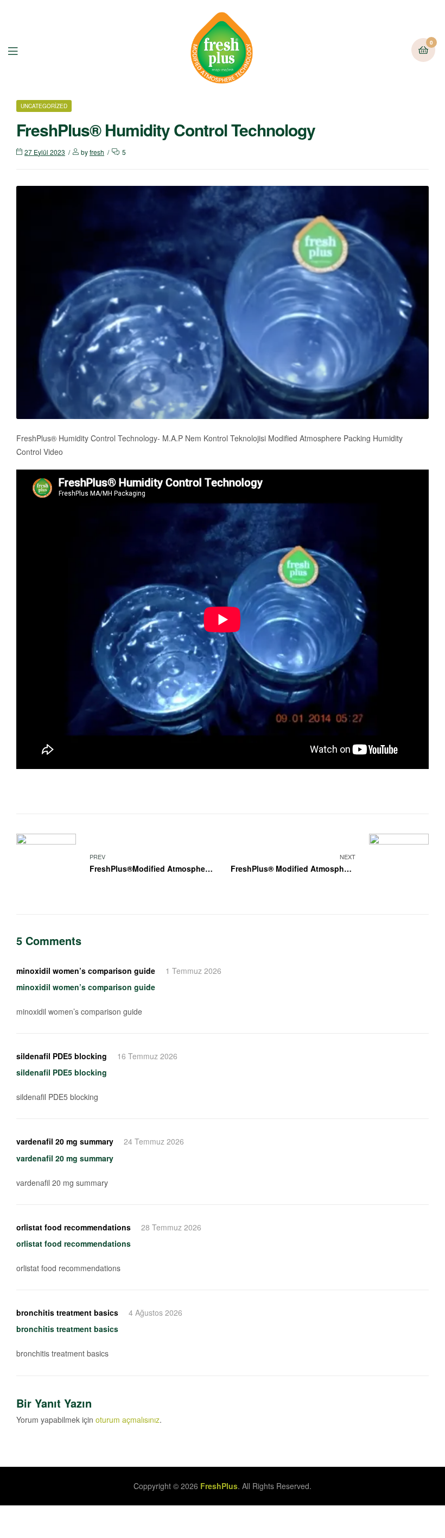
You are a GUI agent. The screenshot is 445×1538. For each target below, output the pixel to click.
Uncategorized (44, 106)
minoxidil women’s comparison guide (85, 970)
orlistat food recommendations (73, 1227)
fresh (97, 152)
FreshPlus (219, 1485)
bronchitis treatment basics (67, 1312)
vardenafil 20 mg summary (64, 1141)
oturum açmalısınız (128, 1419)
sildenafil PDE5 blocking (61, 1056)
